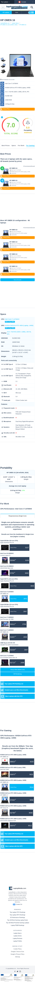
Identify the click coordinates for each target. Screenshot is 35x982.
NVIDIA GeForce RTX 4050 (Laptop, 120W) (13, 806)
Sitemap (17, 956)
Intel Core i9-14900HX (7, 553)
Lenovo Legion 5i (5, 555)
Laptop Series (18, 936)
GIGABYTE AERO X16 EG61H (9, 645)
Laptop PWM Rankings (17, 925)
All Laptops (6, 12)
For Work (21, 145)
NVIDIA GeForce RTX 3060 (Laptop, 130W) (13, 793)
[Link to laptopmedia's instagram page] (20, 971)
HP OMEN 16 (22, 24)
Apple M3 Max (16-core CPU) (9, 540)
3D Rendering (17, 674)
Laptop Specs (15, 23)
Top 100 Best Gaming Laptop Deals (17, 920)
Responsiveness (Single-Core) (17, 516)
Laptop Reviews (17, 938)
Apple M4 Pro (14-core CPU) (9, 579)
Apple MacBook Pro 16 (7, 542)
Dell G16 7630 (4, 769)
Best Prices (6, 145)
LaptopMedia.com (5, 23)
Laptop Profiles (17, 941)
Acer (16, 12)
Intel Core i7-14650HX (7, 630)
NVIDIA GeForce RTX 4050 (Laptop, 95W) (12, 767)
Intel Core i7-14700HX (12, 320)
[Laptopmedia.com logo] (17, 7)
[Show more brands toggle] (32, 12)
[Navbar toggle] (3, 7)
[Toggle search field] (32, 7)
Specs (14, 145)
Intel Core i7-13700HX (7, 655)
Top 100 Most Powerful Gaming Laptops (17, 922)
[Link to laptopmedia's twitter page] (17, 971)
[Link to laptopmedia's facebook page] (15, 971)
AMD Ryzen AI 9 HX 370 (7, 643)
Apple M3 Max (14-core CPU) (9, 604)
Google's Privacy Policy (17, 954)
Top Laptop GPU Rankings (17, 915)
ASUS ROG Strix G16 (6, 568)
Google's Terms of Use (17, 951)
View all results (17, 279)
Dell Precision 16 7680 (7, 619)
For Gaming (30, 145)
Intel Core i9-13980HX (7, 566)
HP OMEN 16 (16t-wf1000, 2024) (8, 24)
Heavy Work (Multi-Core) (17, 669)
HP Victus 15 (4, 808)
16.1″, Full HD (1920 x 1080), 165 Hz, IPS (19, 333)
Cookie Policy (18, 949)
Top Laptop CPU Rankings (17, 912)
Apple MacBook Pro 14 (7, 581)
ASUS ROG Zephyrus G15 (8, 820)
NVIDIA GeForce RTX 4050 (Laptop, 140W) (19, 327)
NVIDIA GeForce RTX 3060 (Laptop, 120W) (13, 818)
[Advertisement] (17, 40)
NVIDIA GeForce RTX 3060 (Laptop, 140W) (13, 754)
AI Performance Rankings (17, 917)
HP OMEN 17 (4, 795)
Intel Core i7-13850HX (7, 617)
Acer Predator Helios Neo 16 (8, 657)
